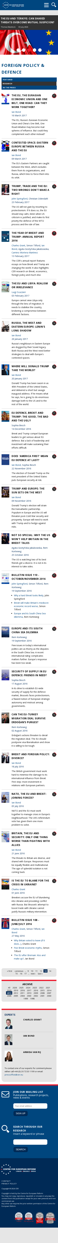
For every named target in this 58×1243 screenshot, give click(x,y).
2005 (16, 996)
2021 (48, 987)
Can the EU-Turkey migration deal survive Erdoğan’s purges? (28, 718)
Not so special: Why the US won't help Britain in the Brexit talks (31, 538)
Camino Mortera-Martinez (25, 252)
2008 (42, 993)
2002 (36, 996)
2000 (49, 996)
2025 (21, 987)
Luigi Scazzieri (19, 292)
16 (21, 973)
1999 (26, 998)
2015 (42, 990)
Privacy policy (9, 1183)
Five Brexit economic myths (28, 947)
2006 (9, 996)
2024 (28, 987)
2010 (29, 993)
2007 (49, 993)
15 (16, 973)
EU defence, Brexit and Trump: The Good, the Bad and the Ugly (30, 416)
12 (41, 971)
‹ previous (18, 971)
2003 (29, 996)
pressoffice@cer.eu (14, 1074)
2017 (29, 990)
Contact (6, 1181)
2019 (16, 990)
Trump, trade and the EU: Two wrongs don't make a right (30, 189)
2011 (22, 993)
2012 (16, 993)
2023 (34, 987)
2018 (22, 990)
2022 (41, 987)
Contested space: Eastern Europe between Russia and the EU (30, 146)
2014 (49, 990)
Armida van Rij (32, 1052)
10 (32, 971)
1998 (32, 998)
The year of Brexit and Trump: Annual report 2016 (28, 236)
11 (36, 971)
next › (33, 973)
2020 (9, 990)
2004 (22, 996)
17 (25, 973)
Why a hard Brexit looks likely (28, 595)
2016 (36, 990)
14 (50, 971)
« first (9, 971)
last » (40, 973)
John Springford (20, 198)
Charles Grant (32, 1019)
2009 (36, 993)
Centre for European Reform (13, 5)
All (9, 987)
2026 (15, 987)
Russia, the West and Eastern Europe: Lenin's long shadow (28, 326)
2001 (42, 996)
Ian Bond (28, 1035)
